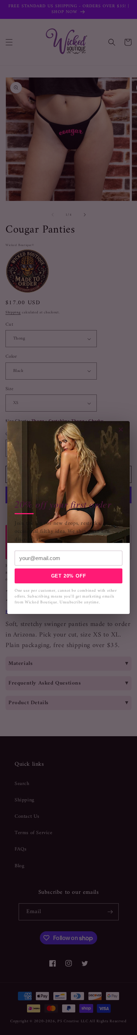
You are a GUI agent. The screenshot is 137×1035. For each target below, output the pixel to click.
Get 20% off (68, 576)
